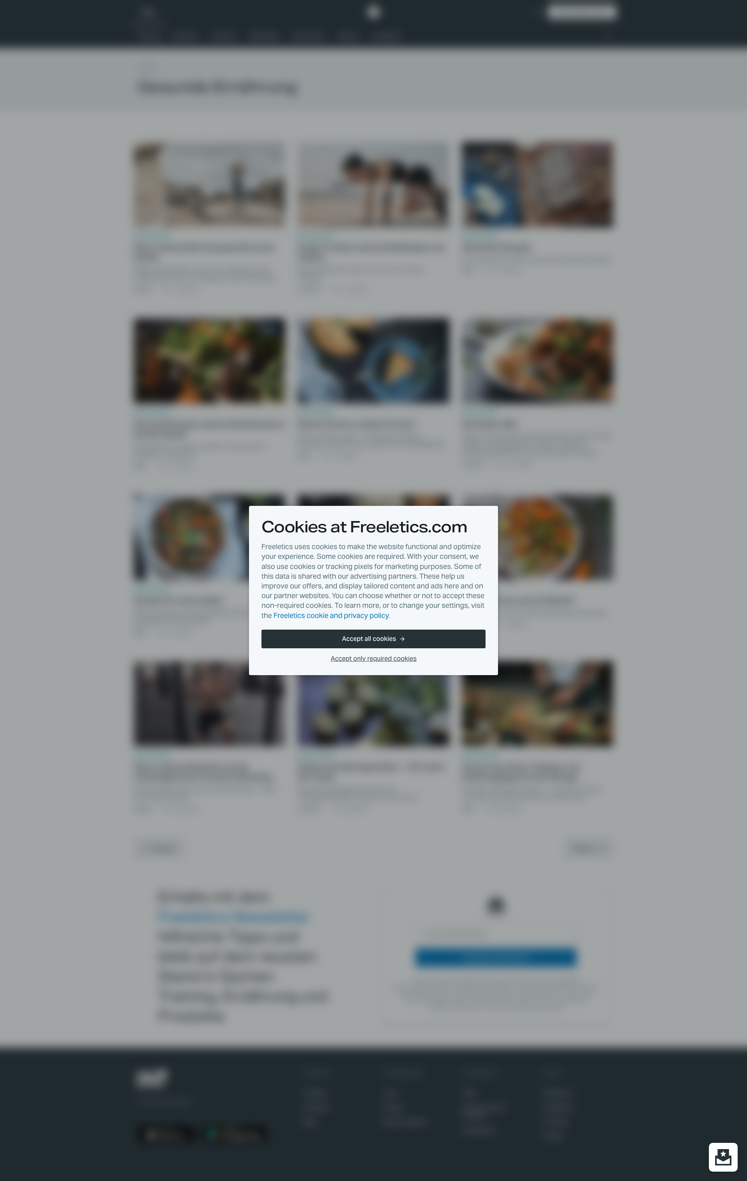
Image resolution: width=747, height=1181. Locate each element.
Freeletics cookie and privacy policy (331, 615)
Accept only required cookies (374, 659)
